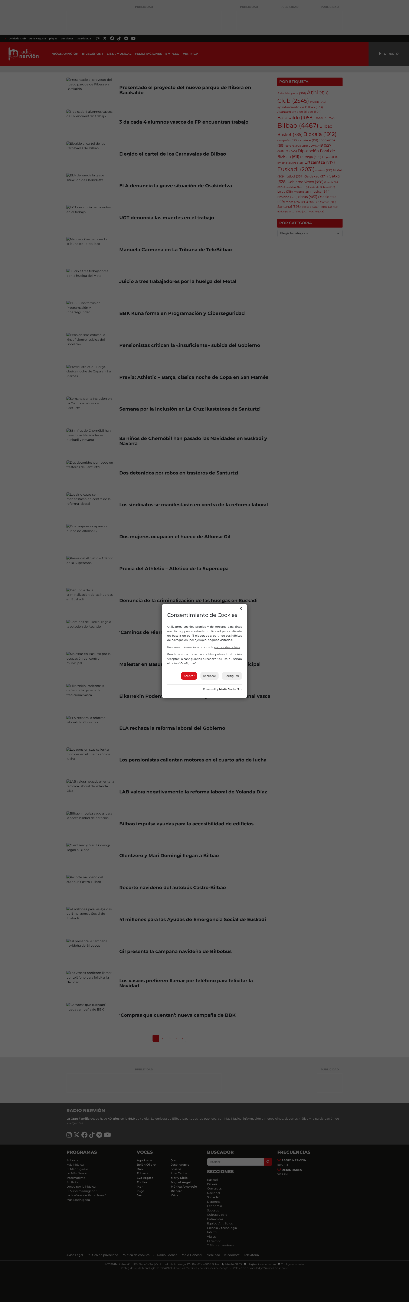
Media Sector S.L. (230, 689)
